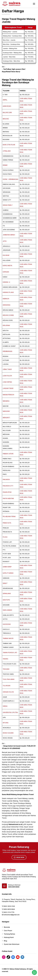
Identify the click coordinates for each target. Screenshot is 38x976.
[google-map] (4, 885)
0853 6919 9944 (13, 887)
